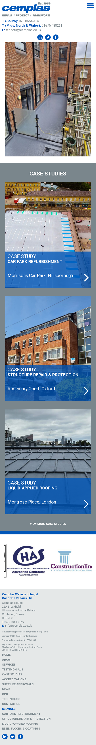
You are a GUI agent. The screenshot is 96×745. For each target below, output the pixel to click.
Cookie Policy (22, 632)
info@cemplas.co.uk (18, 625)
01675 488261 (52, 25)
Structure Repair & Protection (26, 718)
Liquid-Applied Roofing (20, 723)
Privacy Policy (8, 632)
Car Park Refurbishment (21, 713)
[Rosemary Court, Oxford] (48, 348)
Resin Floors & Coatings (21, 728)
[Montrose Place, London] (48, 461)
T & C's (45, 632)
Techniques (11, 699)
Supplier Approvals (17, 684)
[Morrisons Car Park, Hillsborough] (48, 235)
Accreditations (14, 679)
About (7, 659)
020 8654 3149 (29, 21)
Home (6, 654)
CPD (5, 694)
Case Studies (12, 674)
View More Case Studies (48, 523)
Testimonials (12, 669)
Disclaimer (35, 632)
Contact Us (11, 704)
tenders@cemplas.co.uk (23, 30)
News (6, 689)
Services (8, 664)
